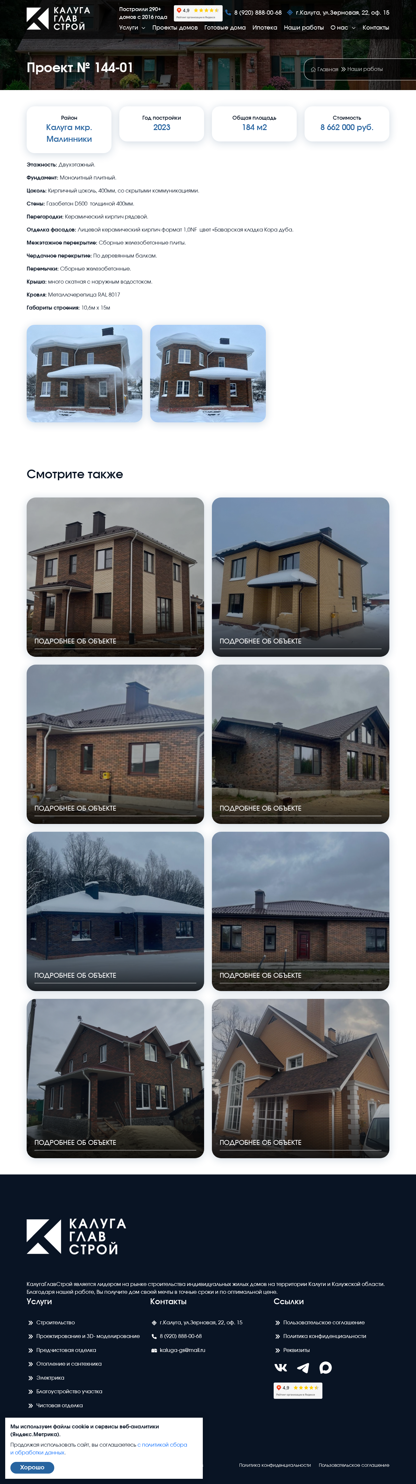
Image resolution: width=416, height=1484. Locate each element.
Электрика (50, 1378)
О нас (340, 28)
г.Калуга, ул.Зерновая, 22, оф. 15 (342, 13)
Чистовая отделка (59, 1405)
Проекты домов (175, 28)
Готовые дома (225, 28)
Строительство (55, 1322)
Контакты (376, 28)
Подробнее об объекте (75, 641)
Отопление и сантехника (69, 1364)
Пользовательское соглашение (324, 1322)
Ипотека (265, 28)
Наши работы (304, 28)
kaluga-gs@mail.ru (182, 1350)
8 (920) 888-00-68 (258, 13)
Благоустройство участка (69, 1391)
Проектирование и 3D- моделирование (88, 1336)
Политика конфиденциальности (324, 1336)
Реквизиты (296, 1350)
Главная (328, 69)
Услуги (129, 28)
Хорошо (32, 1468)
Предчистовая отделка (66, 1350)
